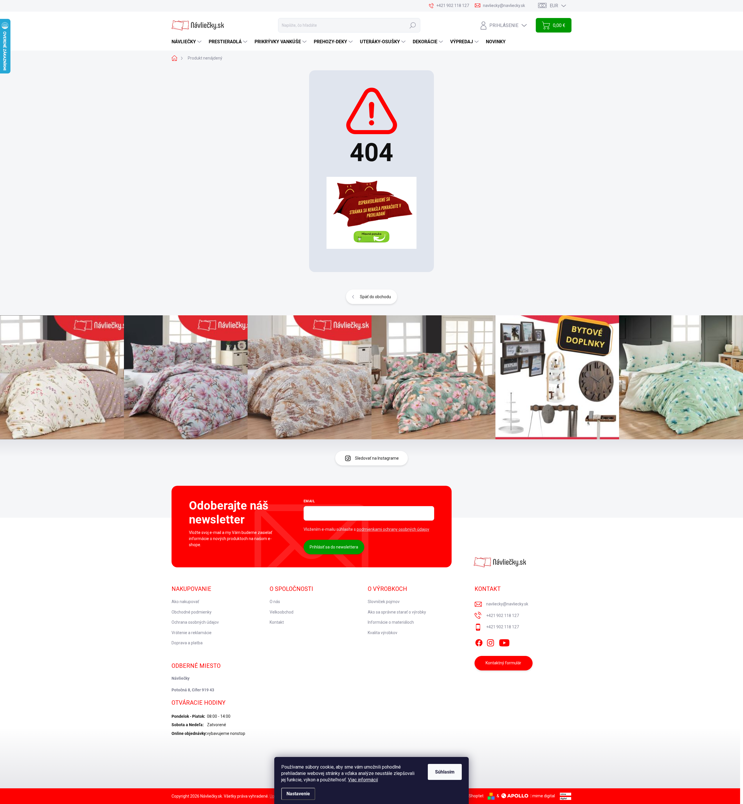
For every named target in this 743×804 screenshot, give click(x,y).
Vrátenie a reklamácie (192, 632)
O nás (275, 601)
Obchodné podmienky (192, 612)
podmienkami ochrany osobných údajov (393, 529)
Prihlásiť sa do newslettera (334, 547)
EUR (554, 5)
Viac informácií (363, 780)
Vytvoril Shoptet (469, 796)
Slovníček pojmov (384, 601)
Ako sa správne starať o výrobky (397, 612)
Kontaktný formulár (503, 663)
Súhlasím (445, 772)
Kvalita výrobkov (382, 632)
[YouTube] (504, 641)
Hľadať (413, 25)
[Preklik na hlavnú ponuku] (371, 213)
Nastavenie (298, 793)
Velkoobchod (281, 612)
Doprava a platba (187, 643)
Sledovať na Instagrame (377, 458)
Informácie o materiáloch (391, 622)
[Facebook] (479, 641)
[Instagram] (490, 641)
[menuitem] (187, 42)
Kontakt (277, 622)
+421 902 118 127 (502, 615)
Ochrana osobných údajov (195, 622)
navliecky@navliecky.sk (507, 604)
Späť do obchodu (375, 296)
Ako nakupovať (185, 601)
